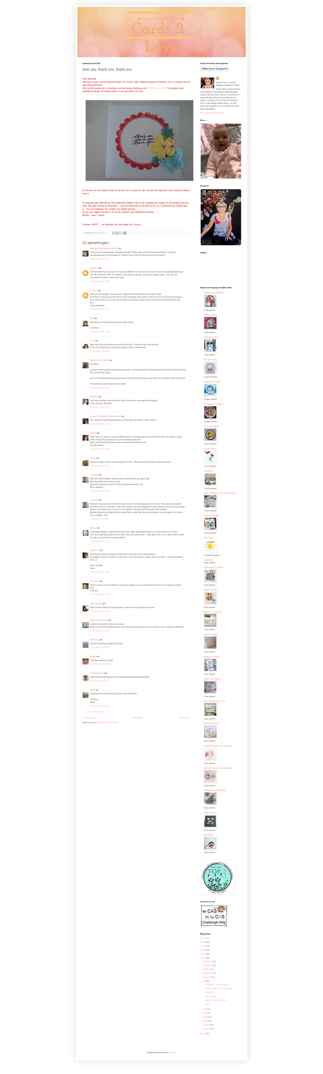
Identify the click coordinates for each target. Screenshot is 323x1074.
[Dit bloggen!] (117, 233)
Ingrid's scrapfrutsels (214, 292)
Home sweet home (99, 620)
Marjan (93, 528)
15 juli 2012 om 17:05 (100, 594)
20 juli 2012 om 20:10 (100, 706)
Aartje (93, 433)
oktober (206, 969)
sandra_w (95, 550)
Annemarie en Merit (99, 360)
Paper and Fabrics (212, 679)
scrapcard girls (211, 337)
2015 (202, 946)
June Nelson (96, 603)
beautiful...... (210, 992)
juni (204, 1009)
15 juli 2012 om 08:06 (100, 491)
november (207, 965)
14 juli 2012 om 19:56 (100, 351)
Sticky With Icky (211, 723)
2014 (202, 950)
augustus (207, 977)
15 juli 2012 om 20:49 (100, 611)
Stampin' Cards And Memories (218, 768)
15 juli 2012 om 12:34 (100, 541)
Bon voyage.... (211, 996)
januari (206, 1029)
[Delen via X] (121, 233)
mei (204, 1013)
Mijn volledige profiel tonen (212, 113)
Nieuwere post (90, 718)
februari (206, 1025)
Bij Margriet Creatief (213, 567)
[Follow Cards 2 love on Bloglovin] (214, 70)
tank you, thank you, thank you (219, 988)
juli (204, 981)
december (207, 961)
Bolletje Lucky (210, 315)
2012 (202, 958)
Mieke (93, 458)
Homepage (137, 718)
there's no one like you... (216, 1000)
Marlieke (94, 268)
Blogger (171, 1052)
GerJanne (208, 538)
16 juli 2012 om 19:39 (100, 664)
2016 (202, 942)
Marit (92, 690)
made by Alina (210, 634)
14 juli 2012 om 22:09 (100, 449)
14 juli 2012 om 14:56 (100, 281)
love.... (208, 1004)
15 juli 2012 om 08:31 (100, 519)
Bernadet (94, 640)
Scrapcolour (210, 448)
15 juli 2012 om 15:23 (100, 572)
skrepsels (208, 471)
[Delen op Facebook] (125, 233)
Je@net (94, 290)
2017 (202, 938)
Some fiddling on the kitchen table (220, 493)
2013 (202, 954)
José (92, 341)
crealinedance (97, 673)
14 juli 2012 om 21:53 (100, 424)
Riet (92, 318)
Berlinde (94, 396)
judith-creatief (210, 590)
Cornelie (94, 475)
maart (205, 1021)
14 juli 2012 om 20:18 (100, 407)
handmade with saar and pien (218, 746)
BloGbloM (208, 835)
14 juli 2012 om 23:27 (100, 466)
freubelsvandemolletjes (215, 790)
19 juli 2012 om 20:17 (100, 681)
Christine (94, 581)
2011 (202, 1033)
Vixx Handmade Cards (214, 701)
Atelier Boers (210, 812)
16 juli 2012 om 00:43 (100, 647)
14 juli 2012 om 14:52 (100, 259)
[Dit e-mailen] (113, 233)
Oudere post (183, 718)
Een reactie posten (95, 712)
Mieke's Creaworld (213, 612)
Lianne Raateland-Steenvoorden (105, 416)
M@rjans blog (210, 359)
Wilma (93, 656)
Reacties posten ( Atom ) (108, 722)
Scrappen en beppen (213, 404)
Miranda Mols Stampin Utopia (104, 248)
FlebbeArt (208, 560)
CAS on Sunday (211, 426)
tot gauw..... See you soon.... (217, 984)
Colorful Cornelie (212, 382)
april (205, 1017)
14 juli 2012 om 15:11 (100, 309)
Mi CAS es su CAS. (156, 88)
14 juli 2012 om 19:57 (100, 388)
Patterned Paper (211, 515)
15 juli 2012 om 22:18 (100, 631)
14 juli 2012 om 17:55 (100, 331)
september (208, 973)
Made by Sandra (211, 656)
